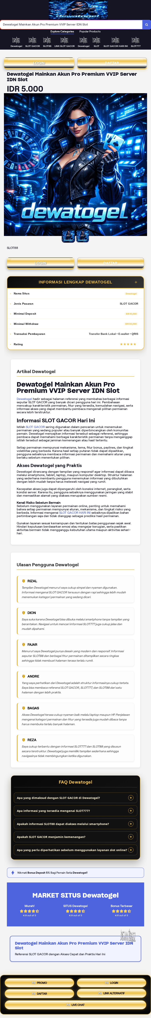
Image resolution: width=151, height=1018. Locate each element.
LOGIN (39, 63)
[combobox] (71, 24)
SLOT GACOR (35, 427)
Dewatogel (24, 399)
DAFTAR (112, 63)
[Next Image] (144, 165)
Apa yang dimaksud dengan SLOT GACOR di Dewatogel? (58, 798)
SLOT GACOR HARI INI (75, 512)
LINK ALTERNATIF (114, 994)
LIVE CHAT (78, 1006)
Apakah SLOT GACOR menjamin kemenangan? (51, 837)
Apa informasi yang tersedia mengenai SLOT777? (53, 811)
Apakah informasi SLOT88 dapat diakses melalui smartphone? (63, 824)
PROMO (42, 981)
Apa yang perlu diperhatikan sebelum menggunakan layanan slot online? (72, 850)
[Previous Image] (7, 165)
